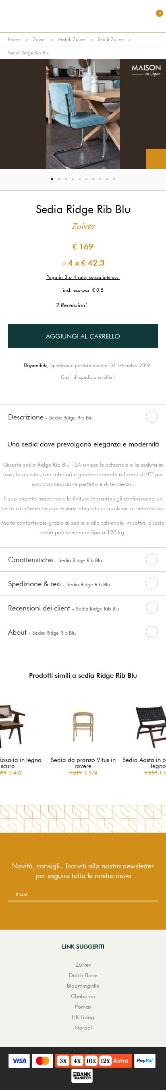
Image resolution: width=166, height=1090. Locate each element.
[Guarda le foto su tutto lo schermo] (156, 159)
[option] (83, 114)
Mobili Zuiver (72, 39)
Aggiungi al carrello (83, 336)
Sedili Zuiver (111, 39)
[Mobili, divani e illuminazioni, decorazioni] (83, 16)
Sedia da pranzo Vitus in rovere (83, 763)
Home (14, 39)
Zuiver (39, 39)
